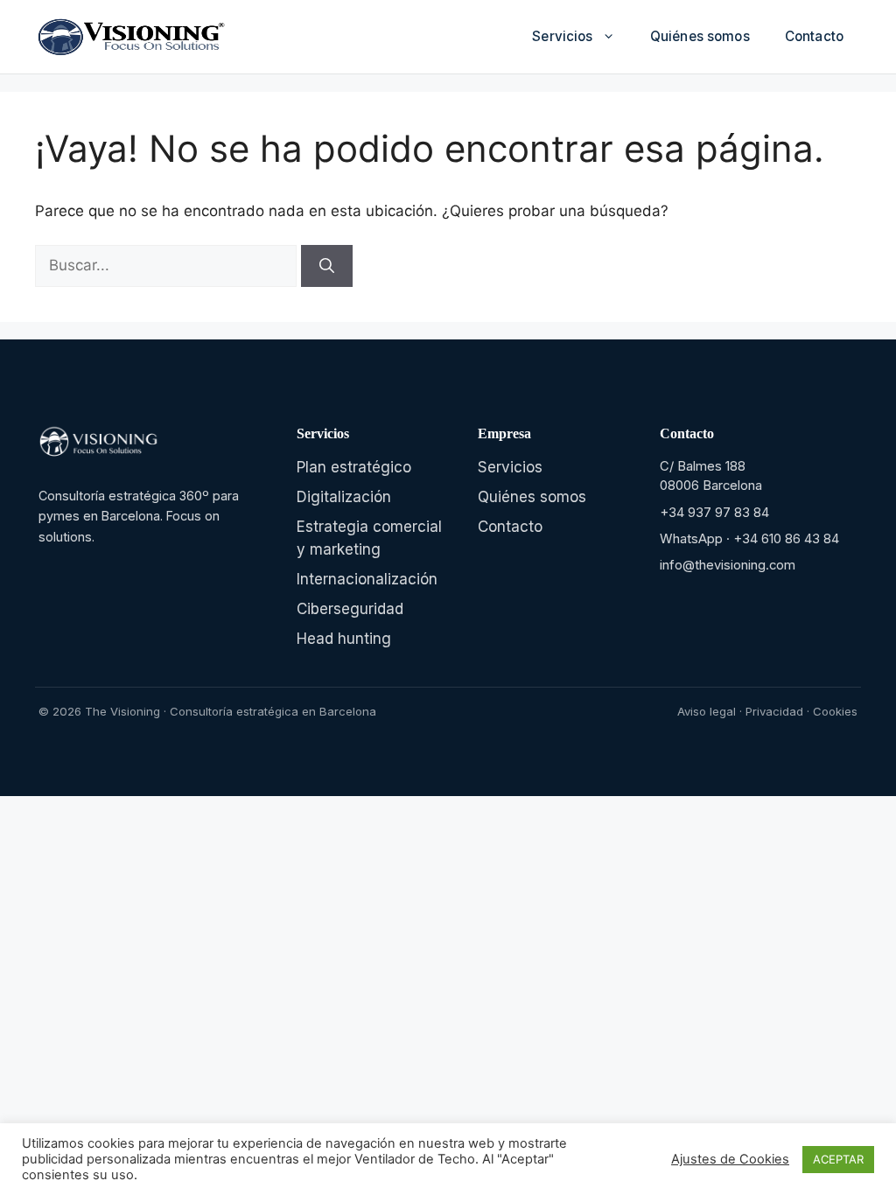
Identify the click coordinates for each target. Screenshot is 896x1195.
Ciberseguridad (350, 609)
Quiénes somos (700, 36)
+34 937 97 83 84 (714, 513)
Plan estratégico (354, 467)
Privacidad (774, 711)
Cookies (835, 711)
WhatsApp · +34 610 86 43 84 (749, 539)
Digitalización (344, 497)
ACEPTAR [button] (838, 1159)
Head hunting (344, 638)
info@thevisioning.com (727, 565)
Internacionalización (367, 579)
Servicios (562, 36)
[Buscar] (327, 266)
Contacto (814, 36)
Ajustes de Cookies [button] (730, 1159)
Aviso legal (706, 711)
